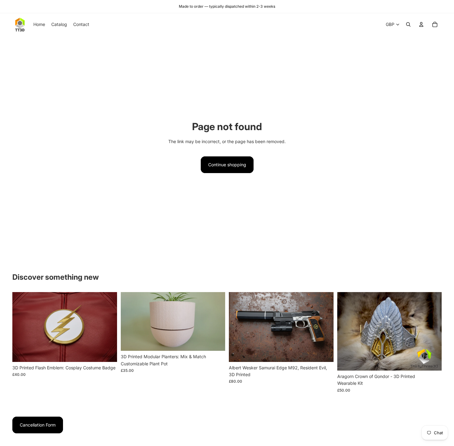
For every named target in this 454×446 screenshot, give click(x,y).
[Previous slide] (21, 327)
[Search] (408, 24)
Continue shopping (227, 164)
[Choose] (107, 352)
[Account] (421, 24)
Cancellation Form (38, 424)
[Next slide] (108, 327)
